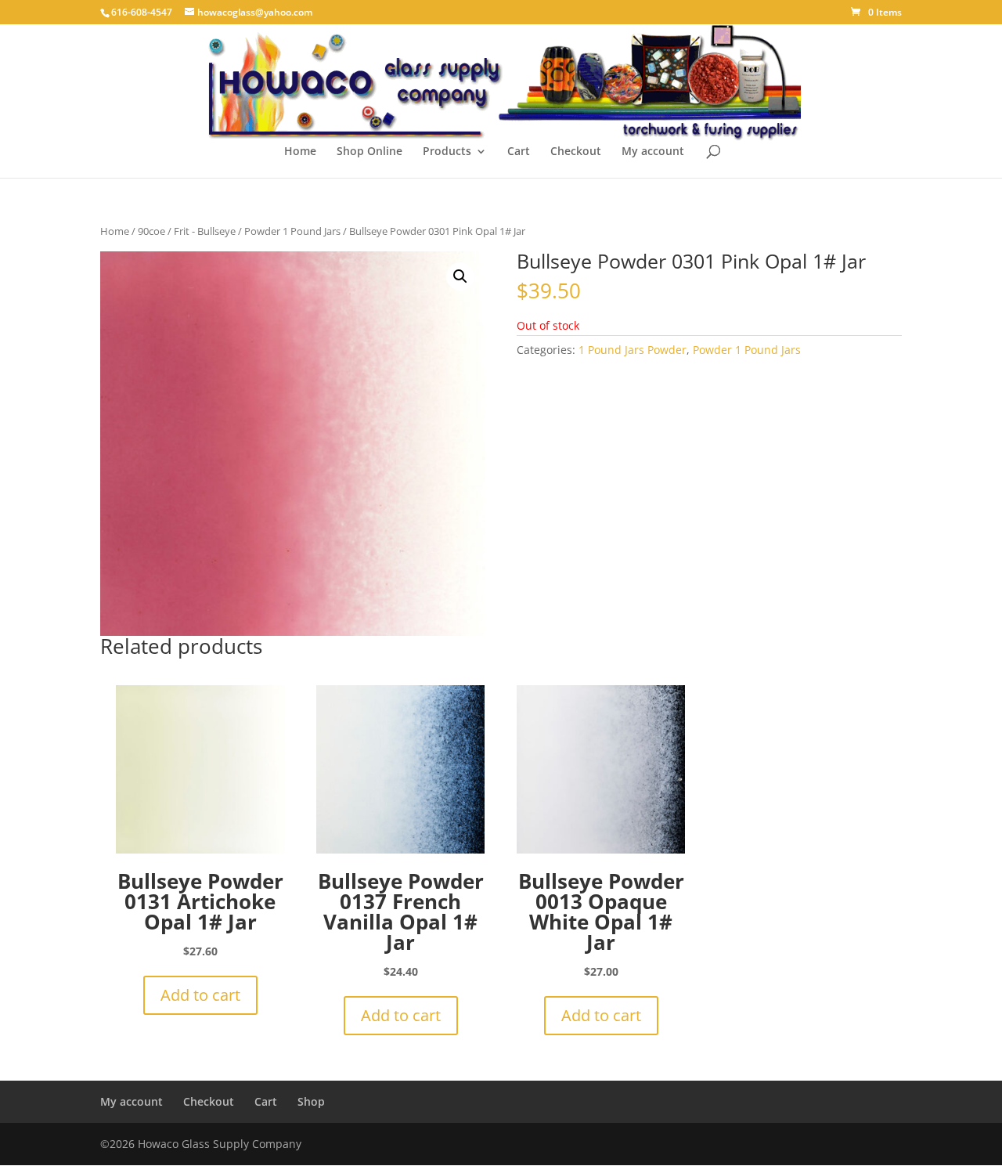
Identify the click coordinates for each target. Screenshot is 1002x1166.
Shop (311, 1101)
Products (447, 152)
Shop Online (369, 152)
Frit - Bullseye (205, 231)
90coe (151, 231)
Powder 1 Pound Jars (292, 231)
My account (653, 152)
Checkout (575, 152)
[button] (460, 276)
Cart (518, 152)
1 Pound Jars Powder (632, 349)
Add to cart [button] (200, 994)
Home (300, 152)
